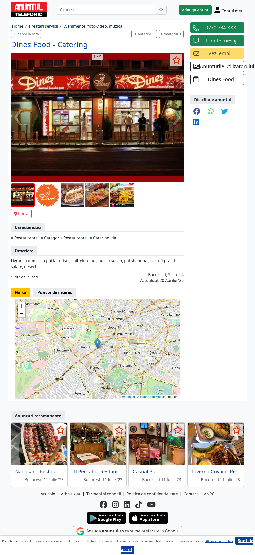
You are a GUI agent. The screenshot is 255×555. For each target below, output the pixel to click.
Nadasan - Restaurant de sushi (50, 471)
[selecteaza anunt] (176, 60)
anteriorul (146, 34)
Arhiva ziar (71, 494)
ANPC (209, 494)
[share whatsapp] (210, 111)
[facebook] (103, 504)
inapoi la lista (27, 34)
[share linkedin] (196, 122)
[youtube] (151, 504)
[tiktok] (138, 504)
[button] (97, 344)
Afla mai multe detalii (219, 541)
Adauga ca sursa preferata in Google (132, 531)
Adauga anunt (195, 10)
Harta (20, 292)
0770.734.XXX (220, 27)
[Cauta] (161, 10)
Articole (48, 494)
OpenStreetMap (151, 396)
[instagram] (115, 504)
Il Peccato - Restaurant (100, 471)
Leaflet (130, 396)
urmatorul (170, 34)
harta (23, 213)
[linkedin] (127, 504)
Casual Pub (145, 471)
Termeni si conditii (103, 494)
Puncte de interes (54, 292)
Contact (191, 494)
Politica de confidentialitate (152, 494)
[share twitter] (224, 111)
